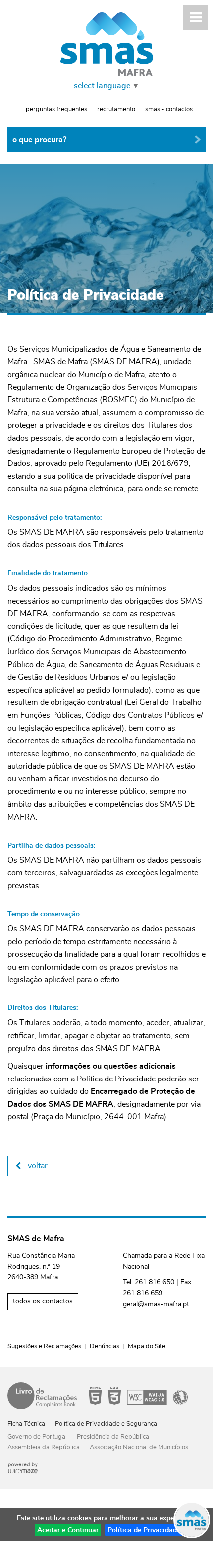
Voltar (38, 1166)
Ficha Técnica (26, 1424)
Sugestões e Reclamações (44, 1346)
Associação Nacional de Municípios (139, 1447)
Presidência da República (113, 1437)
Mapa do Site (146, 1346)
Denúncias (104, 1346)
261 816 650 (154, 1282)
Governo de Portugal (37, 1437)
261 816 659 (142, 1293)
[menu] (195, 17)
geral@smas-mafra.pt (156, 1304)
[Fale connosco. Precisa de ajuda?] (106, 1519)
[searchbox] (106, 139)
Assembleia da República (43, 1447)
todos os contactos (43, 1301)
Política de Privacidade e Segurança (106, 1424)
